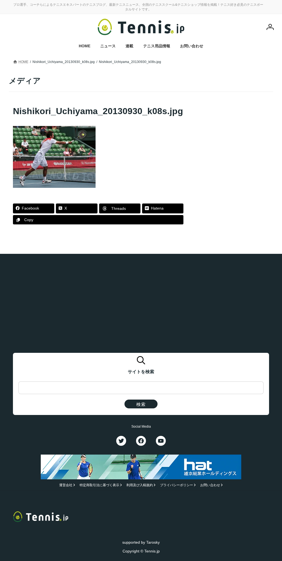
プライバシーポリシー (176, 485)
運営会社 (65, 485)
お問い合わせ (210, 485)
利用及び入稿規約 (139, 485)
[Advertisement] (233, 139)
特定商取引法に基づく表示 (99, 485)
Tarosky (153, 542)
